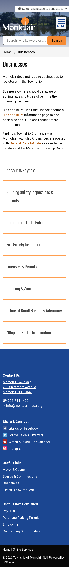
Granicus (8, 562)
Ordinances (11, 483)
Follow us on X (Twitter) (26, 435)
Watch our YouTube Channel (29, 442)
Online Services (23, 549)
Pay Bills (9, 511)
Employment (12, 524)
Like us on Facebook (23, 428)
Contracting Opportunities (21, 531)
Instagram (16, 449)
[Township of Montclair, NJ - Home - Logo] (19, 23)
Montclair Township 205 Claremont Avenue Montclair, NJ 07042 (19, 387)
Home (7, 52)
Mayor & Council (14, 469)
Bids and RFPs (13, 115)
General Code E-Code (25, 143)
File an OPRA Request (18, 490)
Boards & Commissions (20, 476)
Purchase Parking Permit (21, 518)
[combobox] (42, 9)
